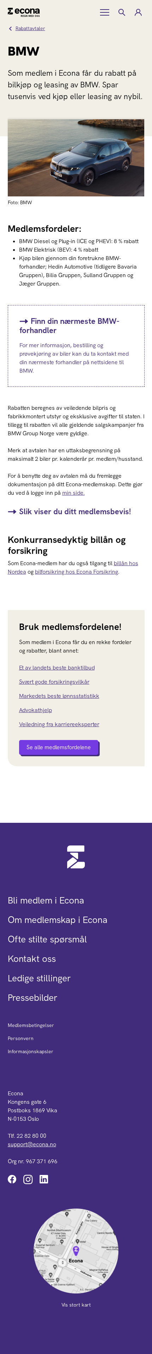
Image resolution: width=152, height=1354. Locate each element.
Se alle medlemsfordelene (59, 747)
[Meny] (105, 12)
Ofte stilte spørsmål (47, 939)
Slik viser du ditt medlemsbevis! (75, 511)
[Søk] (121, 12)
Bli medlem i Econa (46, 900)
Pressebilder (32, 998)
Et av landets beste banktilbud (57, 667)
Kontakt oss (32, 959)
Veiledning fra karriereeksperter (59, 724)
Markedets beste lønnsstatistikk (59, 696)
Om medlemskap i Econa (57, 920)
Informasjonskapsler (30, 1051)
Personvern (21, 1038)
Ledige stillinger (39, 978)
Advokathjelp (35, 710)
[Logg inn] (138, 12)
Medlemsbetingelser (31, 1025)
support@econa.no (32, 1144)
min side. (73, 493)
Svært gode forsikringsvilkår (54, 681)
